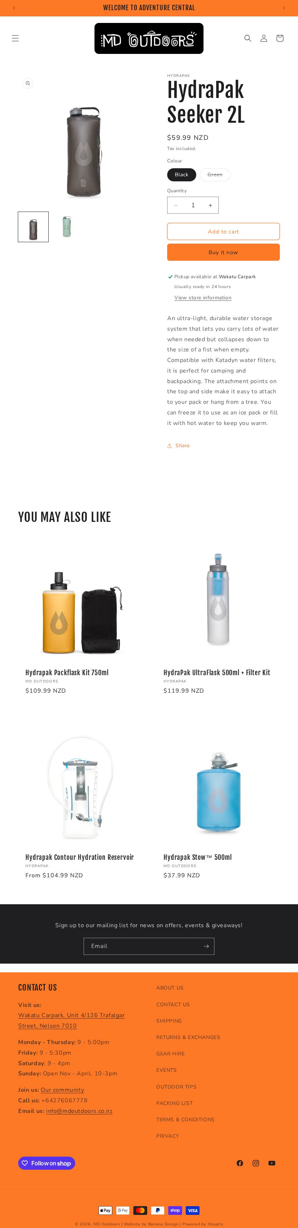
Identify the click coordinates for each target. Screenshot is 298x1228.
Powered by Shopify (203, 1224)
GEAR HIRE (170, 1053)
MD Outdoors (106, 1224)
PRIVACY (167, 1136)
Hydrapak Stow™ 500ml (198, 858)
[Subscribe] (206, 946)
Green (219, 176)
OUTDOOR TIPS (176, 1086)
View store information (202, 297)
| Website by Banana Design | (151, 1224)
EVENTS (166, 1070)
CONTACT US (173, 1004)
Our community (62, 1090)
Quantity (177, 191)
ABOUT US (170, 987)
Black (182, 174)
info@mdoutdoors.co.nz (79, 1111)
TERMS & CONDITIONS (185, 1119)
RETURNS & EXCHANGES (188, 1037)
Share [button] (183, 445)
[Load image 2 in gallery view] (67, 227)
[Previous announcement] (14, 8)
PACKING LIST (174, 1103)
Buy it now (223, 252)
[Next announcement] (284, 8)
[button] (15, 38)
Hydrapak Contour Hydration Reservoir (79, 858)
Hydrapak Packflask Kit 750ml (67, 673)
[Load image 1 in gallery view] (33, 227)
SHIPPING (169, 1021)
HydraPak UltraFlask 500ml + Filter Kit (217, 673)
